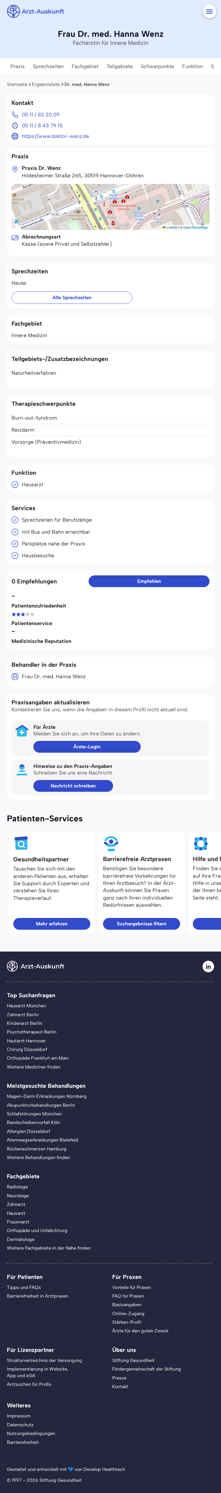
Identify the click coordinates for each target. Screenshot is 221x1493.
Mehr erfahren (52, 924)
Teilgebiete (119, 66)
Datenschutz (20, 1424)
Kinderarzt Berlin (24, 1023)
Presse (119, 1378)
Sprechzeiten (48, 66)
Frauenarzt (18, 1222)
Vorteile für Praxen (131, 1287)
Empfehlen (149, 581)
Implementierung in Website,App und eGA (37, 1372)
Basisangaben (127, 1304)
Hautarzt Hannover (26, 1041)
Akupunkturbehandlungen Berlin (41, 1105)
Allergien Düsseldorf (28, 1131)
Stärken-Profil (126, 1322)
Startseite (17, 84)
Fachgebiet (85, 66)
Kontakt (120, 1386)
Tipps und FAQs (24, 1287)
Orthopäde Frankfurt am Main (38, 1058)
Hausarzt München (26, 1005)
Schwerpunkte (157, 66)
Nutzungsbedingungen (31, 1433)
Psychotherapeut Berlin (31, 1032)
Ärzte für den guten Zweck (140, 1330)
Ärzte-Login (87, 747)
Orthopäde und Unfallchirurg (37, 1230)
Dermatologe (21, 1239)
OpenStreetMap (195, 227)
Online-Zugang (128, 1313)
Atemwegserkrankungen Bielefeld (42, 1140)
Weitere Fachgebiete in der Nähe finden (49, 1248)
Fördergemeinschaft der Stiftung (146, 1369)
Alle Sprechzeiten (72, 297)
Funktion (192, 66)
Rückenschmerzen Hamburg (36, 1149)
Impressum (19, 1416)
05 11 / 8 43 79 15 (42, 125)
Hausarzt (16, 1213)
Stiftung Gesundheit (133, 1360)
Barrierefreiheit (23, 1442)
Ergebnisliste (46, 84)
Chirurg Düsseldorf (27, 1049)
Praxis (17, 66)
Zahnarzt (16, 1204)
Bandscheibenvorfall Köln (33, 1122)
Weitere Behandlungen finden (38, 1157)
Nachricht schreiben (73, 786)
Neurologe (18, 1195)
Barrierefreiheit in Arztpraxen (37, 1296)
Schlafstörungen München (34, 1114)
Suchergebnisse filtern (142, 924)
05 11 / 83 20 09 (41, 115)
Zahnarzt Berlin (23, 1014)
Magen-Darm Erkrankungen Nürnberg (47, 1096)
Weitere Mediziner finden (33, 1067)
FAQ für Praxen (128, 1296)
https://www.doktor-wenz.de (55, 136)
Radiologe (17, 1187)
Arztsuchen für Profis (29, 1384)
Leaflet (171, 227)
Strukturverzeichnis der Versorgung (44, 1360)
